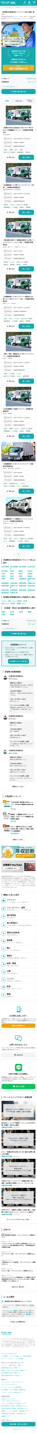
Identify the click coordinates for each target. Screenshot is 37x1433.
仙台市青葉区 (5, 566)
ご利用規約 (4, 1356)
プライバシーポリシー (7, 1358)
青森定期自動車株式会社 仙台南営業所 (12, 189)
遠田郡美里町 (5, 592)
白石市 (3, 573)
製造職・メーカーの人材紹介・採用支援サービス (15, 1411)
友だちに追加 (20, 1086)
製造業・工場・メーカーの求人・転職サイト (14, 1370)
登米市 (12, 576)
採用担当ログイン (6, 1416)
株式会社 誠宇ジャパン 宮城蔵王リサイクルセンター (15, 247)
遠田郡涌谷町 (31, 590)
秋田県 (12, 614)
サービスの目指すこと (15, 1356)
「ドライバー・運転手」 (12, 1310)
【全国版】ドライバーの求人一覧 (22, 7)
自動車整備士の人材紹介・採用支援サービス (14, 1413)
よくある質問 (19, 1358)
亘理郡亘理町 (22, 583)
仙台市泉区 (4, 571)
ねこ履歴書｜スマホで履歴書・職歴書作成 (13, 1390)
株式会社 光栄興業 (7, 358)
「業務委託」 (28, 1314)
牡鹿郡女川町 (14, 592)
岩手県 (12, 612)
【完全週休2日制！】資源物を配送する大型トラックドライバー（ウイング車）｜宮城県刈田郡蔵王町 (18, 242)
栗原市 (21, 576)
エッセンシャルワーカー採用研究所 (11, 1387)
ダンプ (24, 603)
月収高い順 (18, 101)
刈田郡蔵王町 (22, 578)
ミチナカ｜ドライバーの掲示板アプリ (12, 1392)
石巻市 (12, 571)
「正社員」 (31, 1305)
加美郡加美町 (22, 590)
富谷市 (12, 578)
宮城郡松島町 (5, 585)
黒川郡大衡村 (5, 590)
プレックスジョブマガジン (9, 1384)
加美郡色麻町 (14, 590)
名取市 (12, 573)
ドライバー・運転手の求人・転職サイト (12, 1365)
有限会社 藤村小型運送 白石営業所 (11, 468)
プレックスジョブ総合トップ (7, 7)
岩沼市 (3, 576)
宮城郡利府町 (22, 585)
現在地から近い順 (30, 100)
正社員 (25, 601)
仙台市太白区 (31, 566)
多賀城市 (30, 573)
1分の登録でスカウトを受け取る (18, 661)
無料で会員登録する (18, 1025)
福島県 (29, 612)
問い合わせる (18, 1055)
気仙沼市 (30, 571)
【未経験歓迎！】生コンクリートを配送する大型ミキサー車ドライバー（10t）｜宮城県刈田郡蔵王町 (18, 299)
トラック (3, 601)
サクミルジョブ (5, 1382)
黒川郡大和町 (31, 585)
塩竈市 (21, 571)
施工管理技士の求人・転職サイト (10, 1373)
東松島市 (30, 576)
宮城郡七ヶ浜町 (14, 586)
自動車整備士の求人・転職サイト (10, 1368)
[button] (14, 554)
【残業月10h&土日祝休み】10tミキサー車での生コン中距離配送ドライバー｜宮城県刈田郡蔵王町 (18, 130)
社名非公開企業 (6, 134)
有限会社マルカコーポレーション (10, 523)
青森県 (3, 612)
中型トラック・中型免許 (8, 603)
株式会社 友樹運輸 (7, 413)
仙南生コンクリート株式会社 (9, 303)
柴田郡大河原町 (31, 579)
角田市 (21, 573)
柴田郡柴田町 (5, 583)
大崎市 (3, 578)
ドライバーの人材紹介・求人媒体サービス (13, 1403)
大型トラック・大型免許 (15, 601)
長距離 (18, 603)
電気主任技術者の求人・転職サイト (11, 1375)
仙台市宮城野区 (14, 567)
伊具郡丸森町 (14, 583)
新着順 (7, 101)
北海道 (3, 614)
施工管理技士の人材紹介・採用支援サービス (14, 1406)
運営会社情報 (27, 1356)
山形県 (21, 612)
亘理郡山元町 (31, 583)
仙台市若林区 (22, 566)
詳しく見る (26, 157)
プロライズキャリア (17, 1382)
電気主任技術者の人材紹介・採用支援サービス (14, 1408)
